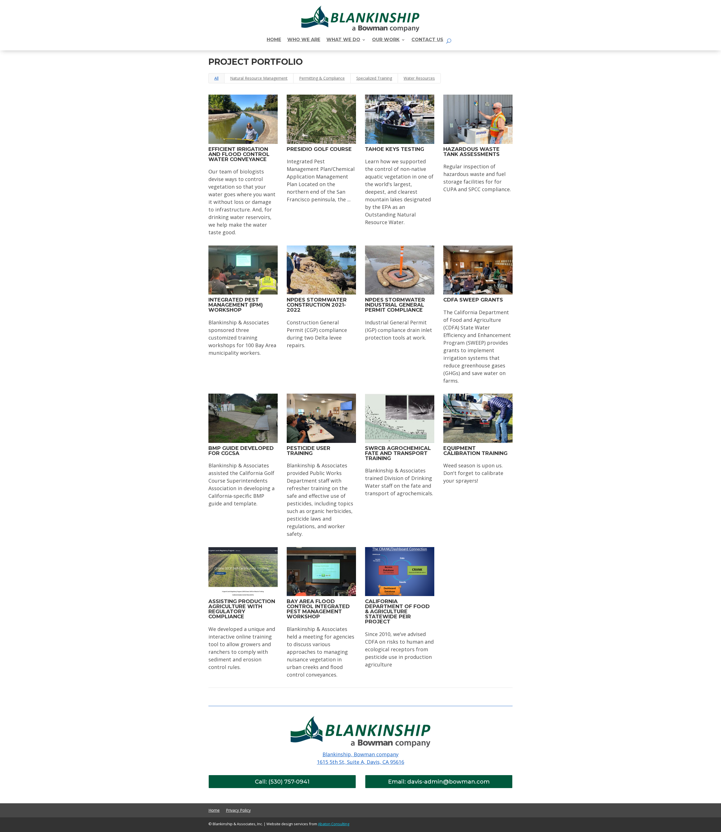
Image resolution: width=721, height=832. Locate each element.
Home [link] (214, 810)
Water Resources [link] (419, 78)
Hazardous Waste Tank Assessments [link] (471, 151)
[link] (274, 41)
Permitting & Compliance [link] (322, 78)
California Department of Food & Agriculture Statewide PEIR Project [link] (397, 611)
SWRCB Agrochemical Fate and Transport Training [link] (398, 453)
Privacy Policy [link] (238, 810)
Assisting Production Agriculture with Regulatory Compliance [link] (241, 609)
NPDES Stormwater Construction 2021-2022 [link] (317, 305)
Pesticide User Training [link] (308, 450)
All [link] (216, 78)
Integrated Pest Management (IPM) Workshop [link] (235, 305)
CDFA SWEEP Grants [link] (473, 300)
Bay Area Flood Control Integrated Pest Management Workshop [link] (318, 609)
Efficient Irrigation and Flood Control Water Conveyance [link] (239, 154)
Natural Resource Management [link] (259, 78)
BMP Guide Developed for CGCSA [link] (241, 450)
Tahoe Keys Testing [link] (394, 149)
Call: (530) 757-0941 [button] (282, 781)
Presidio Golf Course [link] (319, 149)
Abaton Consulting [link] (333, 823)
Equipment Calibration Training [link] (475, 450)
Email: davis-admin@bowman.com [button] (439, 781)
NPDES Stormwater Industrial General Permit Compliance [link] (395, 305)
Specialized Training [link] (374, 78)
